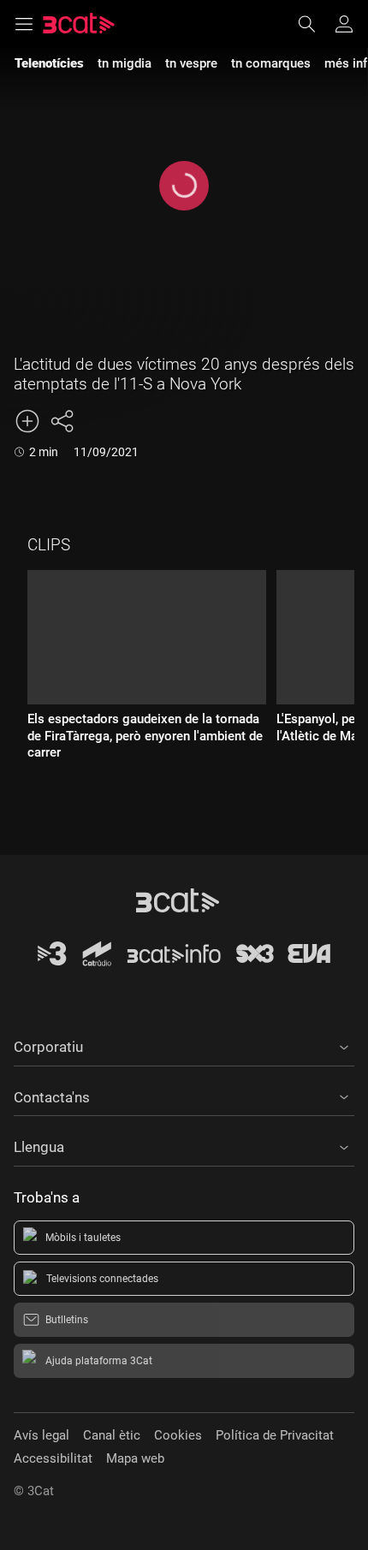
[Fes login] (344, 24)
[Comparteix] (61, 421)
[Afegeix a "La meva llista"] (27, 421)
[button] (184, 1044)
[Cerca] (315, 24)
